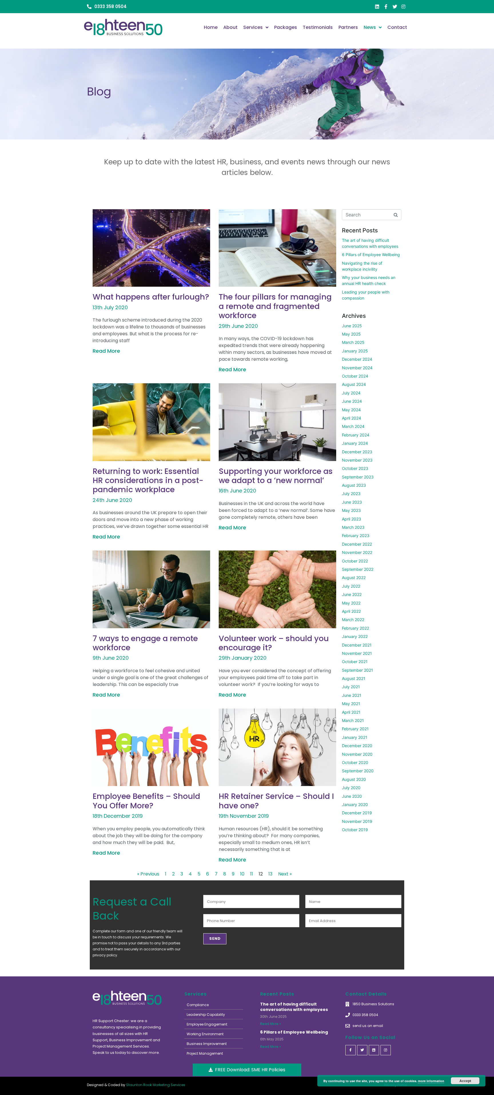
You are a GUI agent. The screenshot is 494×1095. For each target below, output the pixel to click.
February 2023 (355, 535)
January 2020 (355, 804)
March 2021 (353, 720)
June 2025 (352, 325)
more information (431, 1081)
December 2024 (357, 359)
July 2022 (351, 586)
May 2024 (351, 409)
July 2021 (351, 686)
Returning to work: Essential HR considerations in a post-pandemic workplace (148, 480)
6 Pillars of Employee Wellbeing (371, 254)
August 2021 (353, 678)
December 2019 (357, 812)
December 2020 (357, 745)
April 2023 (351, 518)
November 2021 (357, 653)
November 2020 (357, 754)
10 (242, 874)
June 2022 (352, 594)
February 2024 (355, 434)
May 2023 (351, 510)
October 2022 (355, 561)
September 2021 (357, 670)
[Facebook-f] (386, 6)
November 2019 (357, 821)
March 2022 (353, 619)
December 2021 (357, 645)
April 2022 (351, 611)
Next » (285, 874)
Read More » (270, 1023)
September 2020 (358, 770)
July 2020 (351, 787)
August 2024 (354, 384)
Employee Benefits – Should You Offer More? (146, 801)
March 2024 (353, 426)
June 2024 (352, 401)
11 (251, 874)
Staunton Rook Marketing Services (155, 1084)
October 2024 (355, 376)
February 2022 (355, 628)
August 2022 (354, 577)
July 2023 (351, 493)
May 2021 (351, 703)
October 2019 (355, 829)
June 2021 (351, 695)
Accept (465, 1080)
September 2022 (357, 569)
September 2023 (358, 476)
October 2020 (355, 762)
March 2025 (353, 342)
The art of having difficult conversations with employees (294, 1007)
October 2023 (355, 468)
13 (270, 874)
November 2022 (357, 552)
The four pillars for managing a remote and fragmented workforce (275, 306)
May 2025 (351, 334)
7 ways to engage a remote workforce (145, 643)
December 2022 (357, 544)
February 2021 (355, 728)
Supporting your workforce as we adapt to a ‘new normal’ (276, 476)
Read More (106, 350)
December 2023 (357, 451)
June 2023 (352, 502)
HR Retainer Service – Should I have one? (276, 801)
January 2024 (355, 443)
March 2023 (353, 527)
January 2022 (355, 636)
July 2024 (351, 392)
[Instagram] (403, 6)
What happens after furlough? (151, 297)
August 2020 (354, 779)
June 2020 (352, 796)
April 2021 (351, 712)
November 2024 (357, 367)
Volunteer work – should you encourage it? (274, 643)
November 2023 (357, 460)
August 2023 (354, 485)
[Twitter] (395, 6)
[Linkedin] (377, 6)
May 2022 (351, 603)
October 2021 (355, 661)
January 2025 (355, 350)
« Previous (148, 874)
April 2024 (351, 418)
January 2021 (354, 737)
